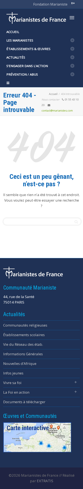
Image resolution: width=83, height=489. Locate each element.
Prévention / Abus (22, 74)
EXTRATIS (45, 480)
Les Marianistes (19, 40)
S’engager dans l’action (27, 66)
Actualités (15, 57)
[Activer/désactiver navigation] (72, 17)
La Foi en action (16, 392)
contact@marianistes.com (57, 110)
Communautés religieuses (25, 325)
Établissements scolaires (24, 334)
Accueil (12, 32)
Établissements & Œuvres (28, 49)
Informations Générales (23, 353)
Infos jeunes (13, 373)
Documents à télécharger (24, 401)
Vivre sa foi (12, 382)
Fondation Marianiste (50, 4)
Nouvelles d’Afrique (19, 363)
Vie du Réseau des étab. (23, 344)
